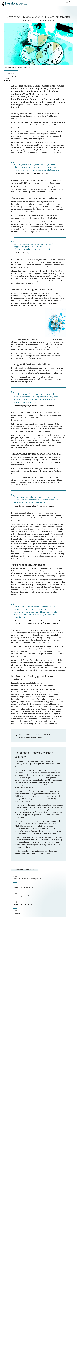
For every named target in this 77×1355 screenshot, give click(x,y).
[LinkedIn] (12, 80)
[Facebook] (10, 80)
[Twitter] (15, 80)
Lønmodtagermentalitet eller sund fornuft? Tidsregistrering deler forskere (35, 735)
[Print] (4, 80)
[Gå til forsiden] (16, 3)
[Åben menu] (74, 2)
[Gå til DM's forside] (3, 4)
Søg (67, 2)
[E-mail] (7, 80)
